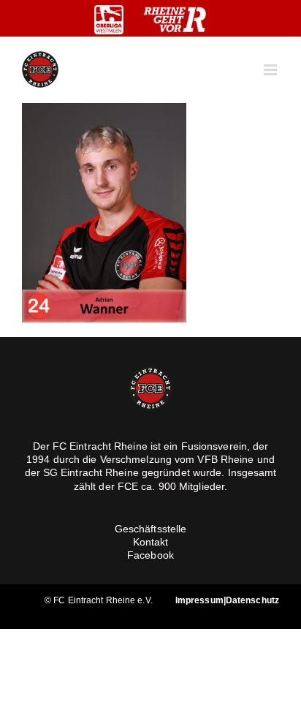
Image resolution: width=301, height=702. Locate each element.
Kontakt (151, 542)
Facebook (150, 555)
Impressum (199, 600)
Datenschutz (252, 600)
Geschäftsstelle (151, 529)
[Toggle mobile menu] (271, 70)
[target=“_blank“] (109, 20)
